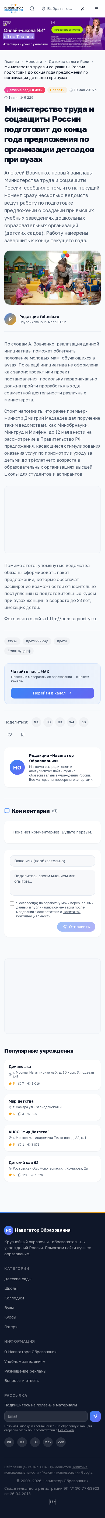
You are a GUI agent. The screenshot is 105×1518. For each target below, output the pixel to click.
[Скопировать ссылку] (84, 722)
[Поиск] (32, 8)
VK (36, 722)
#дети (62, 641)
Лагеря (11, 1326)
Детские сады (18, 1279)
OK (60, 722)
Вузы (9, 1307)
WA (72, 722)
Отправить (79, 926)
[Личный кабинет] (82, 8)
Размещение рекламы (25, 1371)
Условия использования (61, 1472)
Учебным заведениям (24, 1361)
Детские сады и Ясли (69, 61)
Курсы (10, 1317)
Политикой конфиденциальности (48, 914)
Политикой (66, 1430)
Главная (11, 61)
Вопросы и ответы (22, 1380)
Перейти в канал (49, 693)
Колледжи (14, 1298)
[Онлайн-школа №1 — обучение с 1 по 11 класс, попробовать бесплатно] (52, 33)
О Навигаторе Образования (30, 1351)
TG (48, 722)
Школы (11, 1288)
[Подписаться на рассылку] (95, 1416)
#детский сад (37, 641)
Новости (34, 61)
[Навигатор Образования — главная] (13, 8)
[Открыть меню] (96, 8)
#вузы (12, 641)
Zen (61, 1442)
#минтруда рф (19, 651)
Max (47, 1442)
